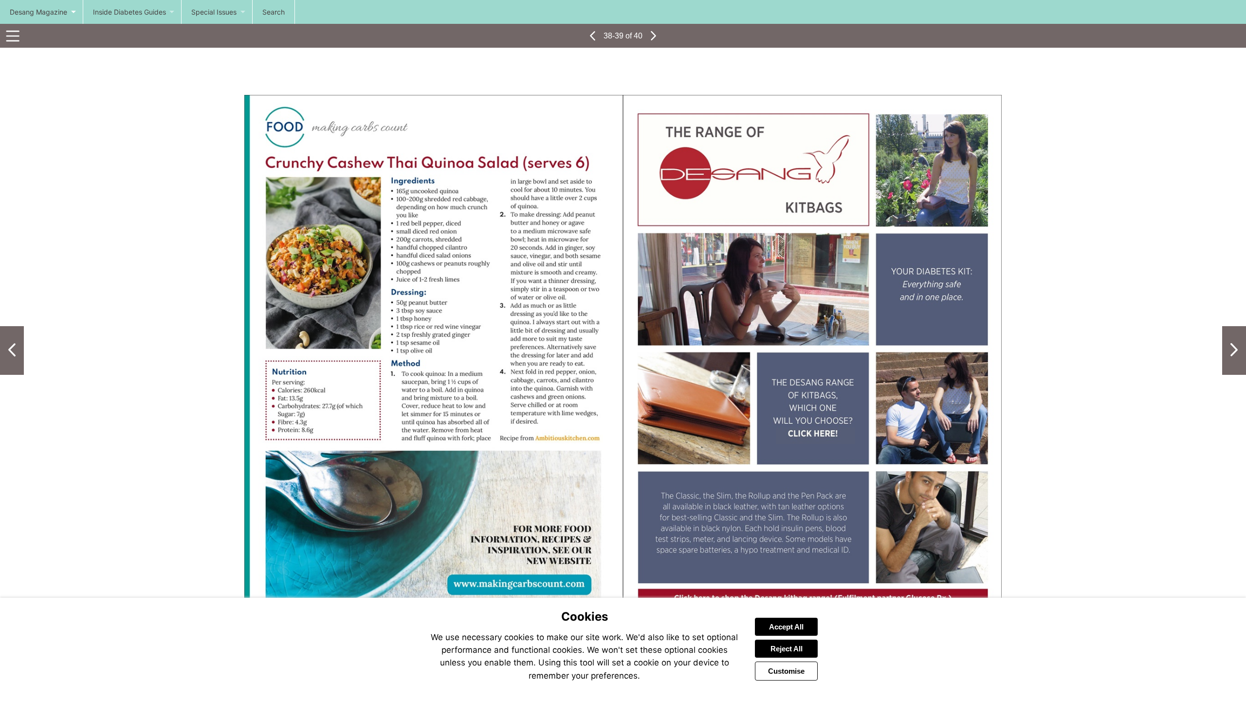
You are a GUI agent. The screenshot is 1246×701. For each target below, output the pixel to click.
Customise (786, 671)
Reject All (786, 649)
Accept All (786, 627)
